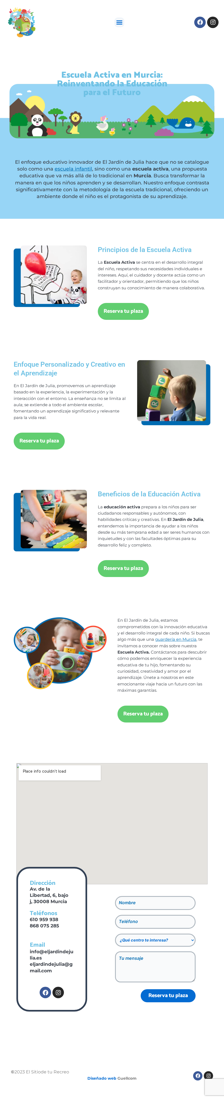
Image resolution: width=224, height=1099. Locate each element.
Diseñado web (101, 1078)
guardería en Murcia (175, 639)
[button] (119, 22)
